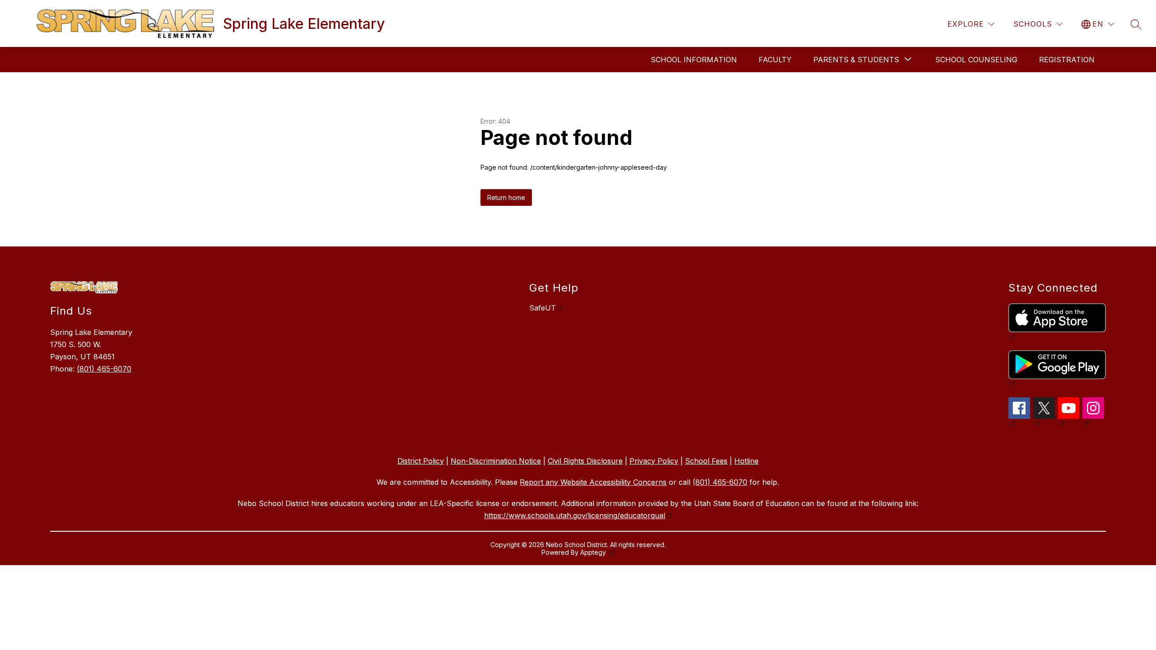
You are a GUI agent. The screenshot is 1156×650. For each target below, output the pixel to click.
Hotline (746, 460)
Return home (506, 197)
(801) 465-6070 (104, 368)
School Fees (706, 460)
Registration (1067, 59)
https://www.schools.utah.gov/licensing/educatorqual (574, 515)
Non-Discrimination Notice (496, 460)
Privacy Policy (653, 460)
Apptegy (594, 552)
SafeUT (542, 307)
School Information (694, 59)
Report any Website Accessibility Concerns (593, 482)
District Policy (420, 460)
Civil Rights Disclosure (585, 460)
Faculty (775, 59)
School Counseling (976, 59)
